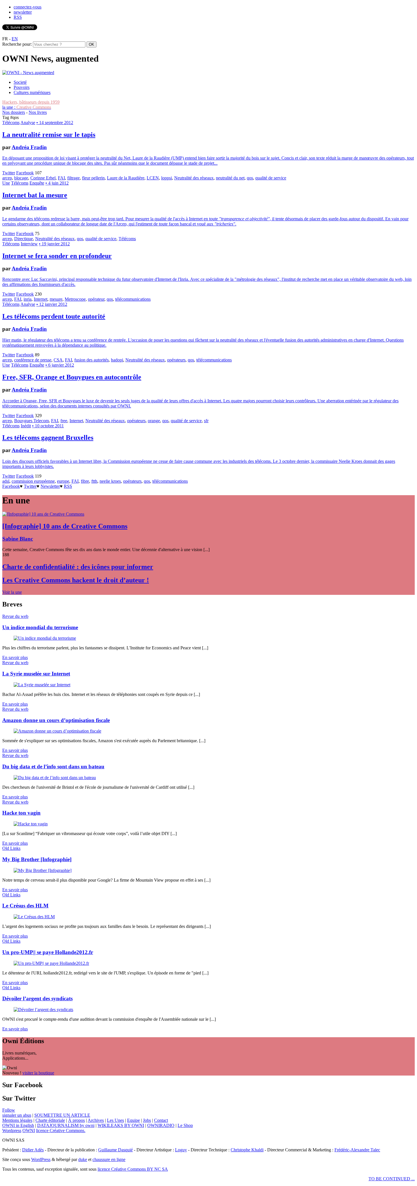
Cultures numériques (32, 92)
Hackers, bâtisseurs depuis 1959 (31, 102)
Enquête (37, 183)
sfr (206, 420)
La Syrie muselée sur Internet (36, 674)
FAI (61, 177)
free (63, 420)
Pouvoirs (22, 87)
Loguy (181, 1149)
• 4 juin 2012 (57, 183)
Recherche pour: (17, 44)
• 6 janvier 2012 (59, 365)
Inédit (26, 425)
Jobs (147, 1120)
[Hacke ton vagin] (31, 823)
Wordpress (11, 1130)
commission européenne (33, 481)
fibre (85, 481)
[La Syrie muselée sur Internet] (42, 684)
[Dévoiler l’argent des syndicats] (43, 1009)
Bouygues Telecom (31, 420)
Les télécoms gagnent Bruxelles (47, 437)
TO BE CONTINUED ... (391, 1178)
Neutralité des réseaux (194, 177)
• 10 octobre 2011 (48, 425)
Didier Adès (33, 1149)
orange (154, 420)
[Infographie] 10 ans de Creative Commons (64, 526)
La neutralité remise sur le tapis (48, 134)
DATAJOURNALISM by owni (65, 1125)
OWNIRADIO (160, 1125)
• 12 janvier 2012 (51, 304)
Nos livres (38, 112)
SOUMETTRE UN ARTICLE (62, 1115)
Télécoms (11, 122)
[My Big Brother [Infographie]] (42, 870)
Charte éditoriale (50, 1120)
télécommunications (133, 299)
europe (63, 481)
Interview (29, 243)
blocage (21, 177)
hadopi (117, 359)
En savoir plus (15, 657)
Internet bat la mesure (34, 195)
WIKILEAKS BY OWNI (121, 1125)
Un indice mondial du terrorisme (40, 627)
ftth (94, 481)
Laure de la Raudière (125, 177)
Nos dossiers (13, 112)
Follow (8, 1110)
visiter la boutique (38, 1072)
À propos (76, 1120)
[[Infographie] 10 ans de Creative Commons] (43, 514)
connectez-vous (27, 7)
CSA (58, 359)
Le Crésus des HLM (25, 906)
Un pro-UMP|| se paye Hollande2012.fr (47, 952)
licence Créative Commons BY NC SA (133, 1169)
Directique (23, 238)
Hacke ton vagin (21, 813)
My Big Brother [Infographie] (36, 859)
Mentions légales (17, 1120)
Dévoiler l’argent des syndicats (37, 998)
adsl (5, 481)
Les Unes (115, 1120)
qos (250, 177)
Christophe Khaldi (247, 1149)
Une (6, 183)
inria (27, 299)
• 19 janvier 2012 (54, 243)
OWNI (28, 1130)
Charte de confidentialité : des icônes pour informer (77, 566)
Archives (96, 1120)
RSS (18, 17)
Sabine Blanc (17, 539)
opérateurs (176, 359)
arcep (7, 177)
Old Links (11, 848)
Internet (40, 299)
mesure (56, 299)
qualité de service (270, 177)
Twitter (8, 172)
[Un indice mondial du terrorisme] (45, 638)
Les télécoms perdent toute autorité (53, 316)
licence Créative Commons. (60, 1130)
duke (82, 1159)
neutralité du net (230, 177)
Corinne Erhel (43, 177)
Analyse (27, 122)
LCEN (153, 177)
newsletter (23, 12)
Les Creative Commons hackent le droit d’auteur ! (75, 580)
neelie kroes (110, 481)
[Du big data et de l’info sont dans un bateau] (55, 777)
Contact (161, 1120)
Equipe (133, 1120)
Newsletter (50, 486)
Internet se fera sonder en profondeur (57, 256)
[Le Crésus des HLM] (34, 916)
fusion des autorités (91, 359)
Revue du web (15, 616)
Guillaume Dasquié (115, 1149)
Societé (20, 82)
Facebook (25, 172)
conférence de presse (32, 359)
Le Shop (185, 1125)
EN (15, 38)
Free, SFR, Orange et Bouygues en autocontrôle (71, 377)
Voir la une (12, 592)
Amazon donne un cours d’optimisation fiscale (56, 720)
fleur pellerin (93, 177)
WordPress (40, 1159)
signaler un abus (16, 1115)
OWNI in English (18, 1125)
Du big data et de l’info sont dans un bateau (53, 766)
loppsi (166, 177)
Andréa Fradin (29, 147)
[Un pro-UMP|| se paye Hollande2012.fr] (51, 963)
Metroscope (75, 299)
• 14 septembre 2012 (54, 122)
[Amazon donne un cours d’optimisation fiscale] (57, 731)
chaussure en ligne (108, 1159)
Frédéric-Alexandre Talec (357, 1149)
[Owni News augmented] (28, 72)
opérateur (96, 299)
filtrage (73, 177)
